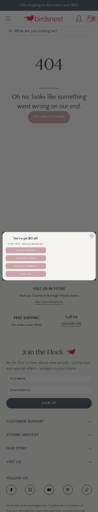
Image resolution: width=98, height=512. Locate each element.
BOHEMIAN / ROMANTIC (25, 266)
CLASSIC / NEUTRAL (25, 250)
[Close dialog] (92, 236)
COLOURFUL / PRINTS (25, 258)
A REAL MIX (25, 274)
